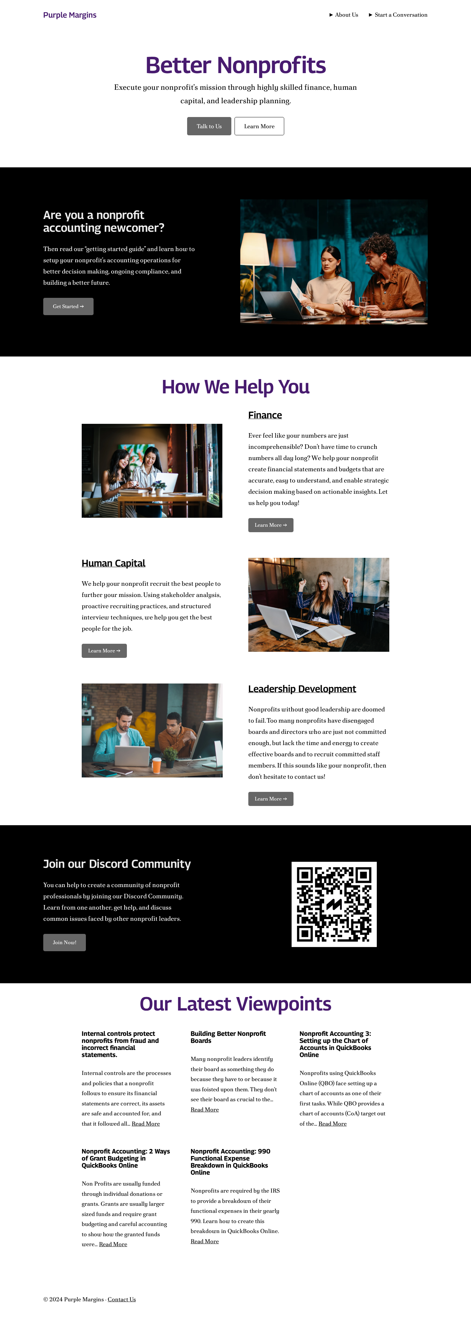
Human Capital (113, 563)
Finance (265, 415)
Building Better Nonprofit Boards (228, 1037)
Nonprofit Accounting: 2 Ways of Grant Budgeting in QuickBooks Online (126, 1158)
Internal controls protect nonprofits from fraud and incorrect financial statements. (120, 1044)
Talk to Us (209, 126)
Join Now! (64, 942)
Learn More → (271, 525)
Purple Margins (69, 14)
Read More (146, 1123)
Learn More (259, 126)
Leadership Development (302, 688)
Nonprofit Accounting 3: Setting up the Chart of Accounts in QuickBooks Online (335, 1044)
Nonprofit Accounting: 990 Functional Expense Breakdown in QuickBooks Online (230, 1162)
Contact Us (122, 1299)
